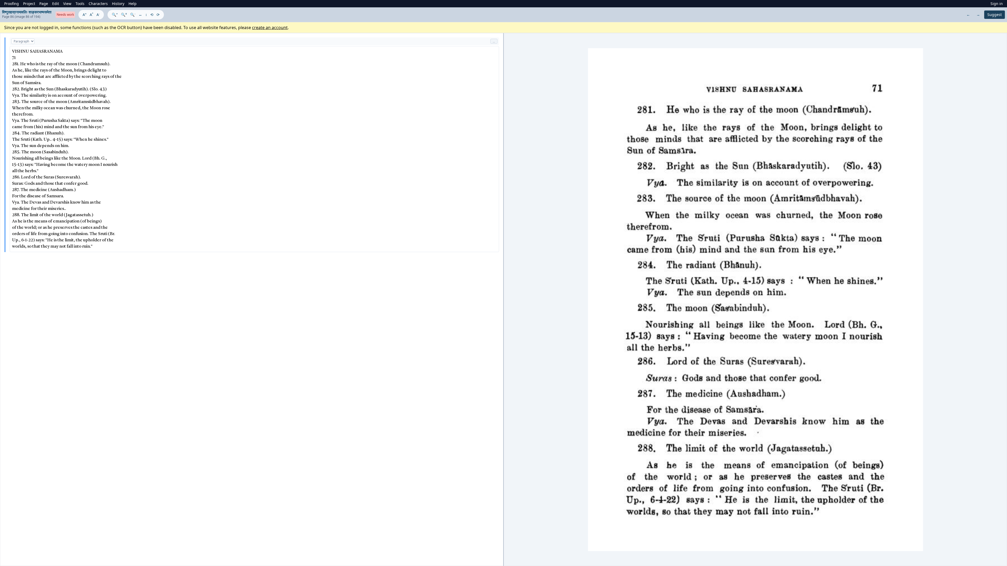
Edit (55, 3)
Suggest (994, 14)
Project (29, 3)
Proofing (11, 3)
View (67, 3)
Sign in (996, 3)
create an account (270, 27)
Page (43, 3)
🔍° (124, 14)
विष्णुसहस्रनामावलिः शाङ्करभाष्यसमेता (26, 11)
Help (132, 3)
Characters (98, 3)
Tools (80, 3)
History (118, 3)
